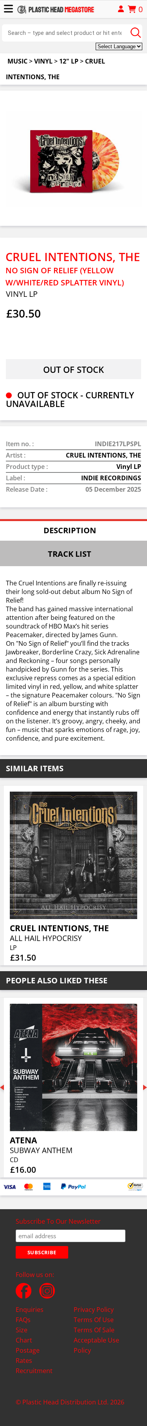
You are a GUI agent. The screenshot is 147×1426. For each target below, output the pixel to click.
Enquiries (30, 1309)
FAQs (23, 1319)
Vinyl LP (128, 466)
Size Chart (24, 1335)
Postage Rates (28, 1355)
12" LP (68, 61)
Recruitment (34, 1370)
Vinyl (43, 61)
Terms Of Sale (94, 1330)
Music (17, 61)
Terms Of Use (94, 1319)
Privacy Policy (94, 1309)
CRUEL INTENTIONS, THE (103, 455)
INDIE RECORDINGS (111, 478)
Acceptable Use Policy (96, 1345)
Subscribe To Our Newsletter (58, 1221)
